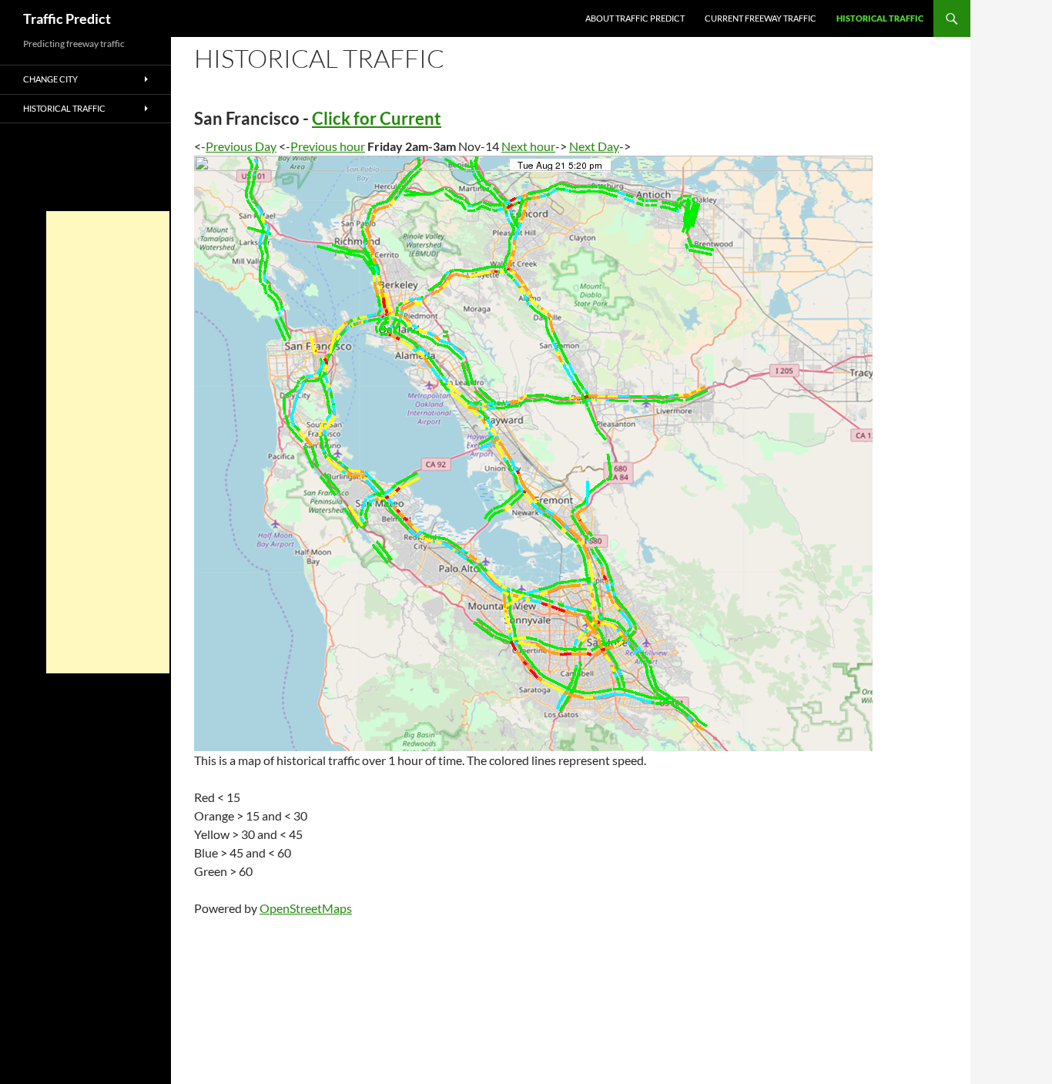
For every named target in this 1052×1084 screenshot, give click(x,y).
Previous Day (241, 146)
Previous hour (327, 146)
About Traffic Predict (635, 18)
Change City (50, 79)
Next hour (528, 146)
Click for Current (376, 118)
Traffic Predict (67, 18)
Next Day (594, 146)
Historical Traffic (879, 18)
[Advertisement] (107, 442)
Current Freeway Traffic (760, 18)
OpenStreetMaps (306, 908)
